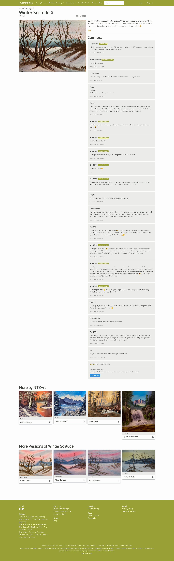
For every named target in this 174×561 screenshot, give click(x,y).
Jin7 (91, 350)
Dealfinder (92, 518)
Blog (100, 3)
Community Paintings (62, 511)
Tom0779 (93, 332)
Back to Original (27, 9)
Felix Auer (85, 553)
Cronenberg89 (95, 209)
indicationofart (95, 318)
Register (150, 3)
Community (70, 3)
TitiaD (92, 87)
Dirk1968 (93, 227)
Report (91, 52)
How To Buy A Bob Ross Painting (32, 517)
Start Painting (93, 509)
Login (141, 3)
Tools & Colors (83, 3)
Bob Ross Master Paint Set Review (32, 524)
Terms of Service (129, 511)
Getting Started (41, 3)
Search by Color (59, 514)
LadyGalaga (94, 44)
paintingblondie (95, 60)
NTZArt (22, 16)
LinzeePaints (94, 73)
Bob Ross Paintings (55, 3)
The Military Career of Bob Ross (31, 532)
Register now (95, 375)
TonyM (92, 103)
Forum (94, 3)
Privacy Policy (127, 509)
